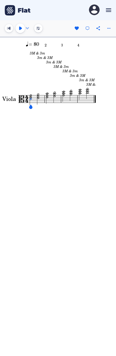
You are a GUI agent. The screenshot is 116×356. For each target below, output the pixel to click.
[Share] (98, 28)
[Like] (76, 28)
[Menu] (107, 10)
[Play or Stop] (20, 28)
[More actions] (108, 28)
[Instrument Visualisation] (38, 28)
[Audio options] (27, 28)
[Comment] (87, 28)
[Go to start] (9, 28)
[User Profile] (94, 10)
